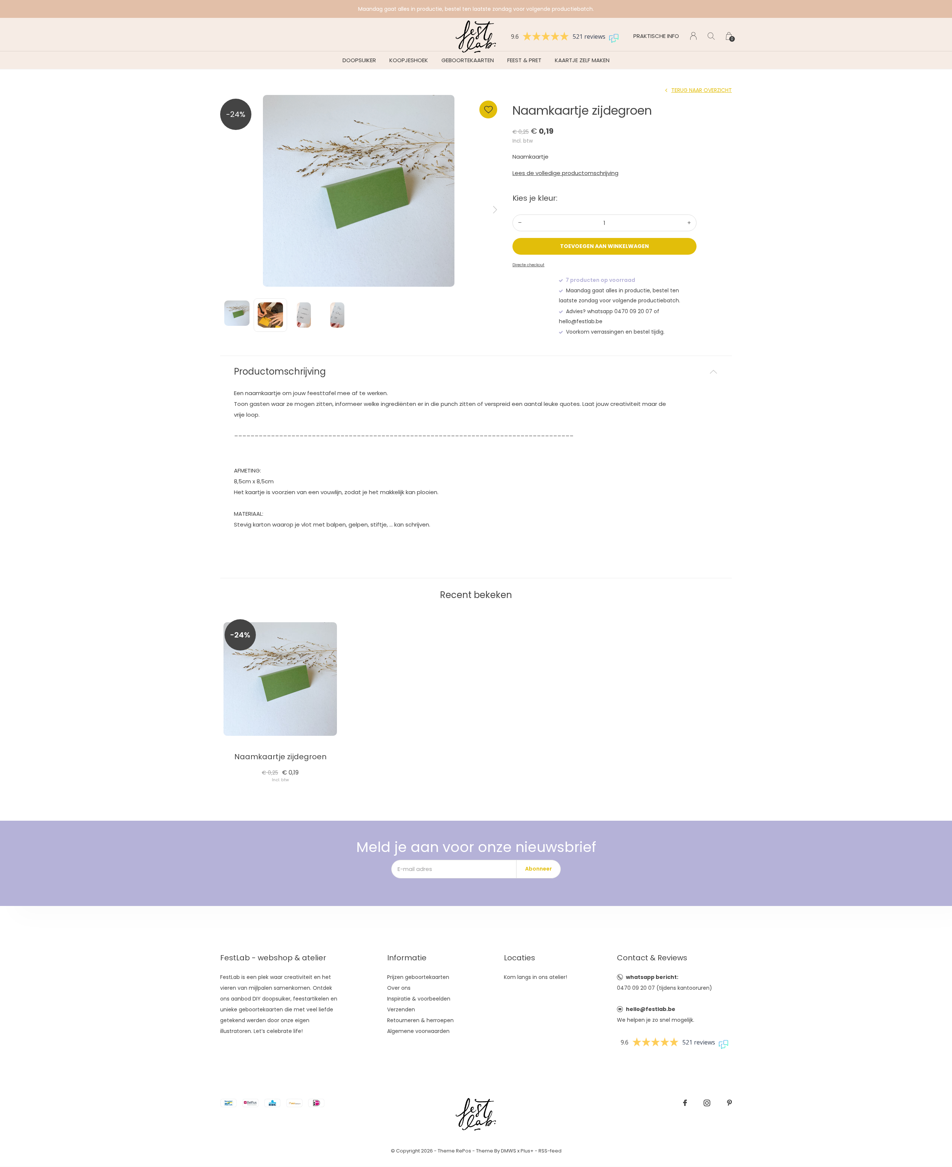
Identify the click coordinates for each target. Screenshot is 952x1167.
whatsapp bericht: (652, 977)
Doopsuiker (359, 60)
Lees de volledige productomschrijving (565, 173)
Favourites (488, 109)
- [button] (519, 222)
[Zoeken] (711, 36)
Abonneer (538, 868)
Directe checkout (528, 265)
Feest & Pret (524, 60)
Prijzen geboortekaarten (418, 977)
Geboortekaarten (467, 60)
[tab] (476, 372)
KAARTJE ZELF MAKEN (582, 60)
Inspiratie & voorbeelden (418, 998)
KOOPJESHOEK (408, 60)
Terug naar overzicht (701, 90)
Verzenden (401, 1009)
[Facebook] (685, 1103)
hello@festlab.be (650, 1009)
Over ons (399, 988)
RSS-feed (550, 1150)
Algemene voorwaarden (418, 1031)
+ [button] (689, 222)
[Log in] (693, 36)
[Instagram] (707, 1103)
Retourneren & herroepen (420, 1020)
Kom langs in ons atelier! (535, 977)
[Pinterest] (729, 1103)
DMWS (508, 1150)
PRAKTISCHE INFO (656, 36)
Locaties (519, 958)
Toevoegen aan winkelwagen (604, 246)
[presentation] (495, 209)
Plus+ (527, 1150)
